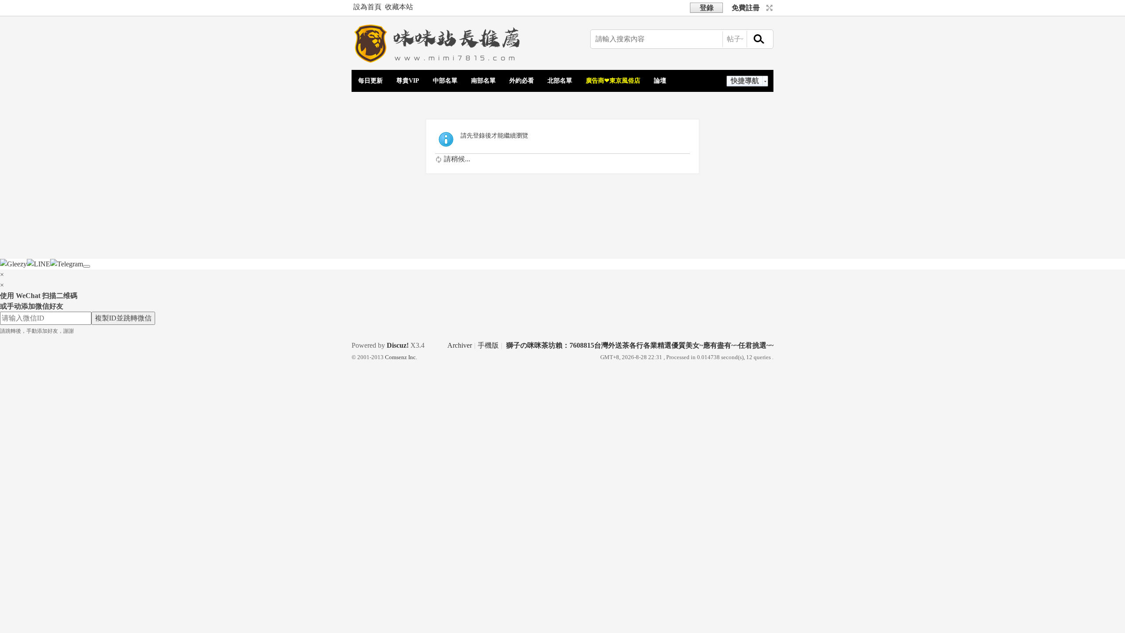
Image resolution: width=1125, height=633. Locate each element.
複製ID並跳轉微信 (123, 318)
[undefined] (86, 266)
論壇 (660, 80)
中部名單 (445, 80)
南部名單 (483, 80)
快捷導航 (745, 80)
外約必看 (521, 80)
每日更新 (370, 80)
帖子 (734, 39)
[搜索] (759, 39)
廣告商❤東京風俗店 (613, 80)
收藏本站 (399, 7)
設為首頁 (367, 7)
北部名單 (560, 80)
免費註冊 (746, 7)
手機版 (488, 345)
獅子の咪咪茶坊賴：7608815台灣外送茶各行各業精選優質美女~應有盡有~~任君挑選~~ (639, 345)
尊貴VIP (407, 80)
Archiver (459, 345)
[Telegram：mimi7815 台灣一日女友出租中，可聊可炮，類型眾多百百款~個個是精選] (439, 64)
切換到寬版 (768, 8)
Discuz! (398, 345)
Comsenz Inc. (401, 357)
